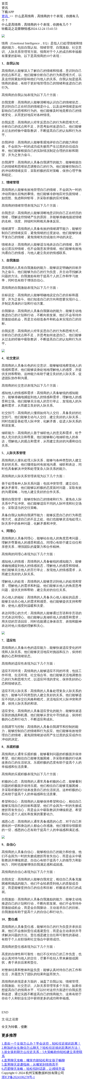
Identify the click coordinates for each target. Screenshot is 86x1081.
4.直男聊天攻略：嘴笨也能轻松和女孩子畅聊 (33, 1060)
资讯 (6, 16)
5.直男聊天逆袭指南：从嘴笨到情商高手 (30, 1064)
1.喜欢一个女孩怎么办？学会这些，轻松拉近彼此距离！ (41, 1043)
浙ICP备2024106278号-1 (18, 1077)
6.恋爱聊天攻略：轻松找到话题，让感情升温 (33, 1068)
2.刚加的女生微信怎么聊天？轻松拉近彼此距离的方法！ (41, 1047)
